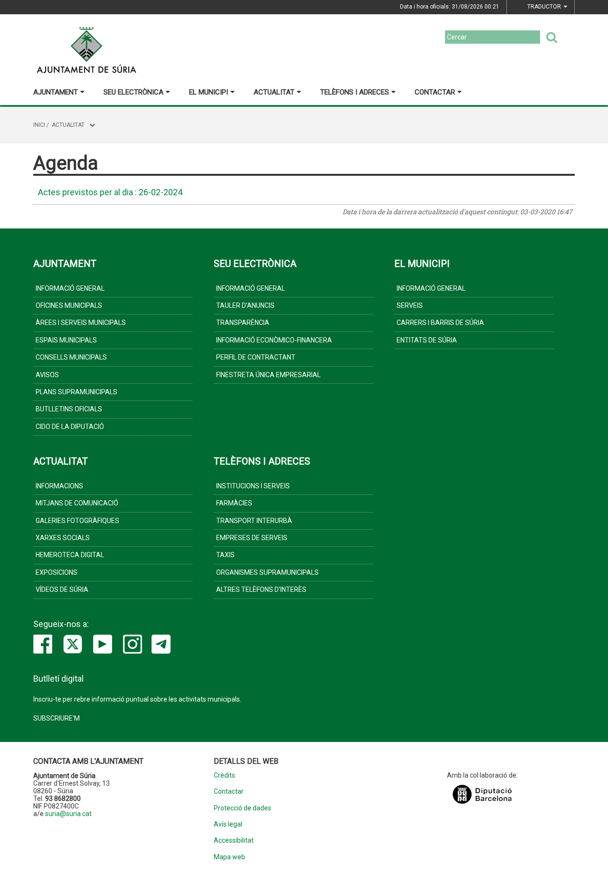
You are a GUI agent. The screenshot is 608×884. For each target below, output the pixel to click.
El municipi (208, 92)
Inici (39, 125)
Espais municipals (66, 340)
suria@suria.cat (68, 813)
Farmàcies (234, 503)
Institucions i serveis (253, 486)
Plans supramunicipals (76, 392)
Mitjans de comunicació (77, 503)
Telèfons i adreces (354, 92)
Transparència (242, 322)
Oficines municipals (69, 305)
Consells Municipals (71, 357)
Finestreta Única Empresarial (268, 375)
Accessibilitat (234, 840)
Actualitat (274, 92)
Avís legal (228, 824)
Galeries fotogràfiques (77, 520)
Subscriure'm (56, 718)
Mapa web (229, 857)
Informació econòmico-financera (274, 340)
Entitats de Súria (427, 340)
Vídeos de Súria (62, 589)
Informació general (70, 288)
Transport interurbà (254, 520)
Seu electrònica (133, 92)
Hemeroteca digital (70, 555)
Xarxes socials (63, 538)
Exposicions (56, 572)
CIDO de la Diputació (70, 426)
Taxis (225, 555)
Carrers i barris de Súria (440, 322)
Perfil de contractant (255, 357)
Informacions (59, 486)
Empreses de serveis (251, 538)
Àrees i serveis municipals (81, 322)
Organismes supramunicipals (267, 572)
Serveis (410, 305)
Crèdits (224, 775)
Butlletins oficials (69, 409)
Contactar (435, 92)
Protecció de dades (242, 808)
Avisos (47, 375)
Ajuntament (55, 92)
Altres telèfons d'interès (261, 589)
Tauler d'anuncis (245, 305)
